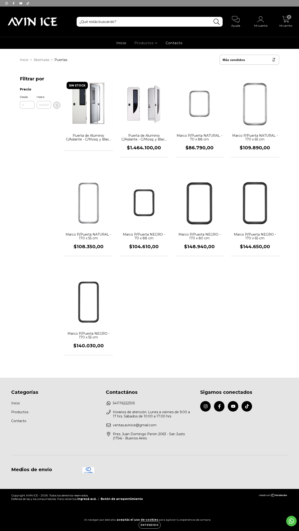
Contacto (174, 43)
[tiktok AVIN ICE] (28, 3)
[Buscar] (216, 21)
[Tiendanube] (273, 496)
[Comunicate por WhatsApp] (291, 521)
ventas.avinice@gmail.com (135, 425)
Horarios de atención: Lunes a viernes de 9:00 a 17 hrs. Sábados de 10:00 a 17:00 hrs (151, 414)
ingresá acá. (86, 499)
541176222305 (124, 403)
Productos (144, 43)
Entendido (150, 525)
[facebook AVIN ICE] (14, 3)
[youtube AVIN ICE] (21, 3)
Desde (24, 97)
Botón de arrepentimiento (122, 499)
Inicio (121, 43)
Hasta (40, 97)
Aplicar (56, 105)
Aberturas (41, 60)
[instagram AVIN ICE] (7, 3)
